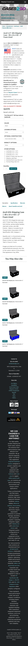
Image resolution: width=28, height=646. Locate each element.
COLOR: (6, 123)
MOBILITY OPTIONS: (10, 142)
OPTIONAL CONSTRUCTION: (13, 136)
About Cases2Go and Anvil (15, 206)
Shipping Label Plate (11, 158)
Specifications (14, 203)
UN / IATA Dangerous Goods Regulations (14, 584)
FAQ (14, 394)
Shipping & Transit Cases (7, 2)
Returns (4, 206)
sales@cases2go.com (14, 363)
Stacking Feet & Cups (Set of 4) (14, 160)
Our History (14, 383)
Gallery (14, 397)
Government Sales (14, 387)
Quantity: (6, 166)
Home (3, 26)
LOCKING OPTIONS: (10, 129)
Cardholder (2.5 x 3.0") (12, 151)
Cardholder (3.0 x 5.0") (12, 152)
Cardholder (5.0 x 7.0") (12, 154)
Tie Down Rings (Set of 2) (12, 161)
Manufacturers (9, 26)
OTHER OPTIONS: (9, 149)
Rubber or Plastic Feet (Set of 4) (14, 156)
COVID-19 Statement (14, 390)
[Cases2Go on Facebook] (12, 405)
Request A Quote (12, 92)
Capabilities (14, 385)
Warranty (22, 203)
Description (5, 203)
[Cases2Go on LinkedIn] (16, 405)
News (14, 396)
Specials (14, 392)
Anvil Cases (16, 26)
